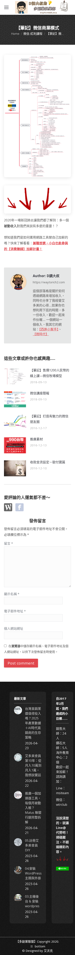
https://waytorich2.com (49, 282)
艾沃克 (48, 951)
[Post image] (15, 376)
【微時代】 (41, 334)
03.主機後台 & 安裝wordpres (32, 901)
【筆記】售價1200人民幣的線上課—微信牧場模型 (49, 373)
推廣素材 (36, 439)
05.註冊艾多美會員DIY (32, 845)
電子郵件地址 (15, 611)
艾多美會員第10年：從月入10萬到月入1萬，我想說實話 (33, 765)
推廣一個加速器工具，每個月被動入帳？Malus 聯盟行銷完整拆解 (33, 807)
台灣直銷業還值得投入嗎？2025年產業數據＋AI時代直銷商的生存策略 (33, 723)
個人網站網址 (13, 628)
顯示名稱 (11, 594)
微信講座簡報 (39, 393)
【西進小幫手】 (48, 329)
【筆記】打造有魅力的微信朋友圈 (49, 419)
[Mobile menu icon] (6, 7)
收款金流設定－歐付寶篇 (47, 462)
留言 (8, 543)
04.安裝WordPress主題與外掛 (33, 873)
